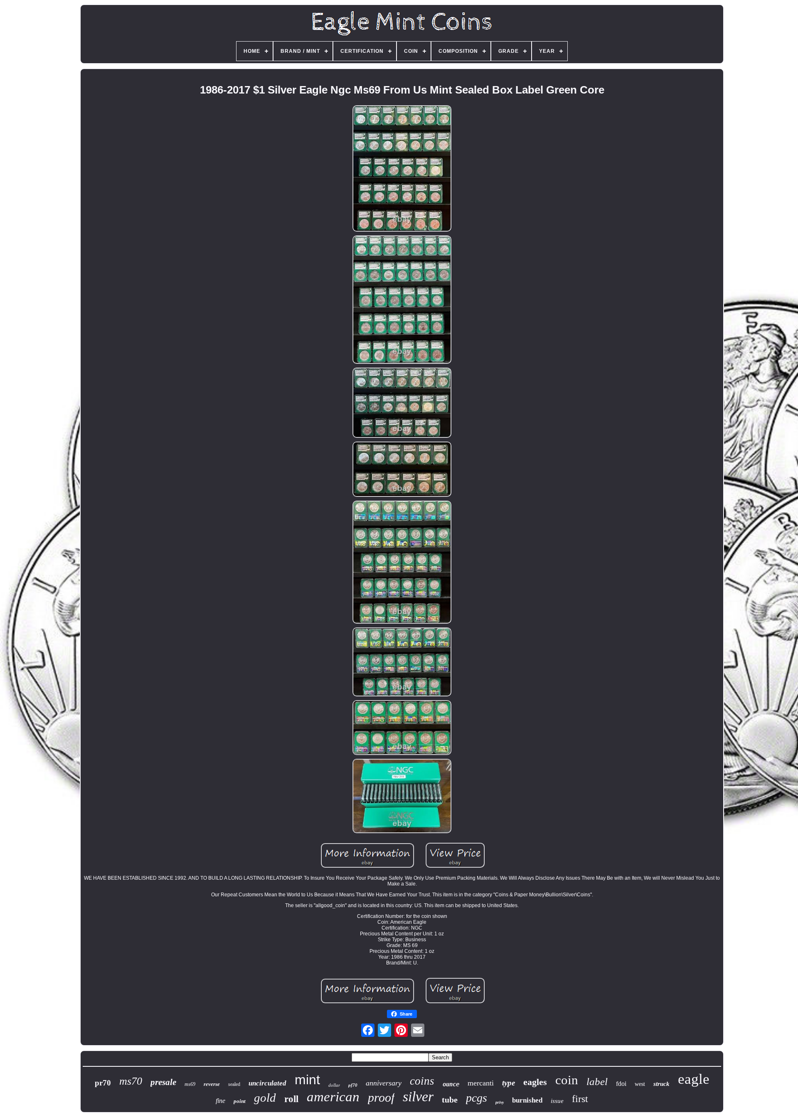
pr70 (103, 1082)
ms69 (190, 1084)
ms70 (130, 1081)
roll (291, 1099)
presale (163, 1082)
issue (557, 1101)
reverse (212, 1084)
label (597, 1081)
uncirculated (267, 1083)
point (240, 1101)
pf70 (352, 1085)
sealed (234, 1084)
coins (422, 1081)
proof (381, 1097)
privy (499, 1102)
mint (307, 1079)
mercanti (481, 1083)
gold (265, 1097)
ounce (451, 1084)
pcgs (476, 1097)
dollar (334, 1085)
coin (566, 1080)
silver (418, 1096)
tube (450, 1099)
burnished (527, 1100)
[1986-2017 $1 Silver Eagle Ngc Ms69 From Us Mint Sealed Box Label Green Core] (402, 169)
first (580, 1098)
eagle (693, 1079)
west (640, 1084)
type (508, 1082)
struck (661, 1083)
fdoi (621, 1083)
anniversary (383, 1083)
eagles (535, 1082)
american (333, 1096)
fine (220, 1100)
